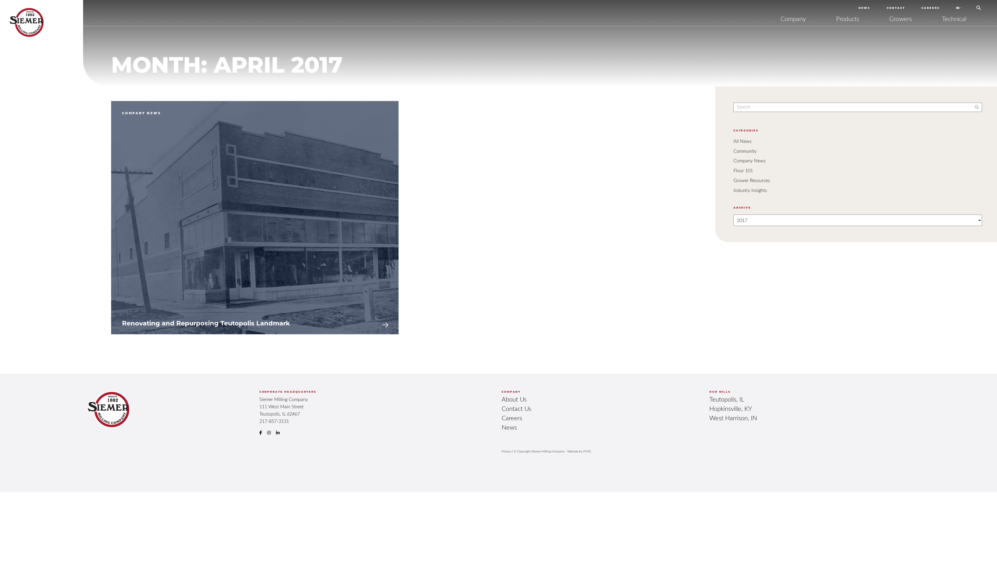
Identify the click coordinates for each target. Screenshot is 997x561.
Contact (896, 8)
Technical (954, 19)
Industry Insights (750, 190)
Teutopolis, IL (726, 399)
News (864, 8)
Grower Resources (751, 180)
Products (847, 19)
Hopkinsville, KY (730, 408)
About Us (514, 399)
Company (793, 19)
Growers (900, 19)
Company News (749, 160)
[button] (978, 6)
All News (742, 141)
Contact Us (516, 408)
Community (745, 151)
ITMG (587, 451)
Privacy (506, 451)
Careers (930, 8)
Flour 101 (743, 170)
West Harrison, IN (733, 418)
